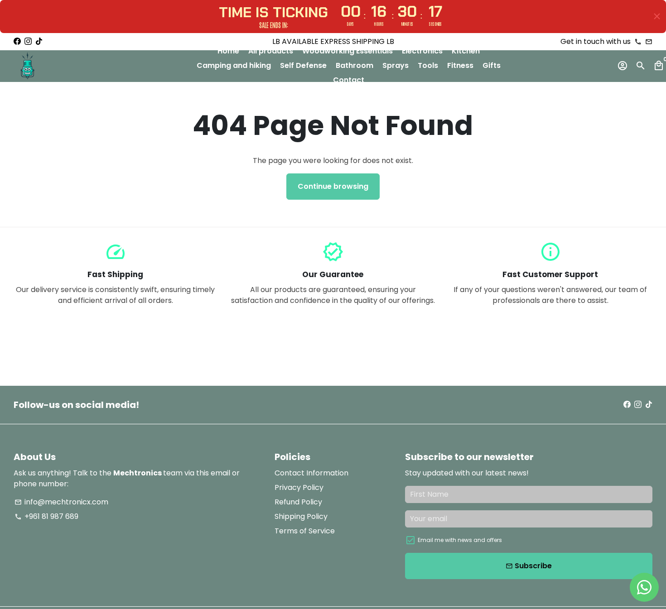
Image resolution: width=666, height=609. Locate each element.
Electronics (422, 51)
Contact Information (311, 473)
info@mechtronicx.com (61, 502)
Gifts (492, 65)
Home (228, 51)
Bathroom (354, 65)
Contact (348, 80)
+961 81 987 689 (46, 516)
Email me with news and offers (460, 540)
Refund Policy (298, 502)
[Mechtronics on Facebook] (17, 41)
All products (270, 51)
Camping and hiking (234, 65)
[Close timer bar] (657, 16)
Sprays (395, 65)
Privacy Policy (299, 487)
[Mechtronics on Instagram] (28, 41)
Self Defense (303, 65)
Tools (428, 65)
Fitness (460, 65)
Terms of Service (305, 531)
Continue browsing (333, 186)
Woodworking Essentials (347, 51)
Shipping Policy (301, 516)
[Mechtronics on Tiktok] (39, 41)
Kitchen (466, 51)
